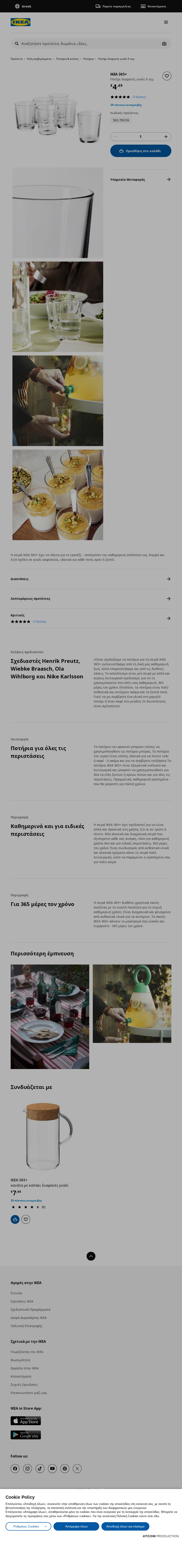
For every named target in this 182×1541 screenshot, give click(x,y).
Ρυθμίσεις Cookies (26, 1526)
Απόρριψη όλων (76, 1526)
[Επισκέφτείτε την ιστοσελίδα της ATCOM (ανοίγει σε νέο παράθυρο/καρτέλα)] (161, 1536)
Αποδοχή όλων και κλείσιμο (125, 1526)
